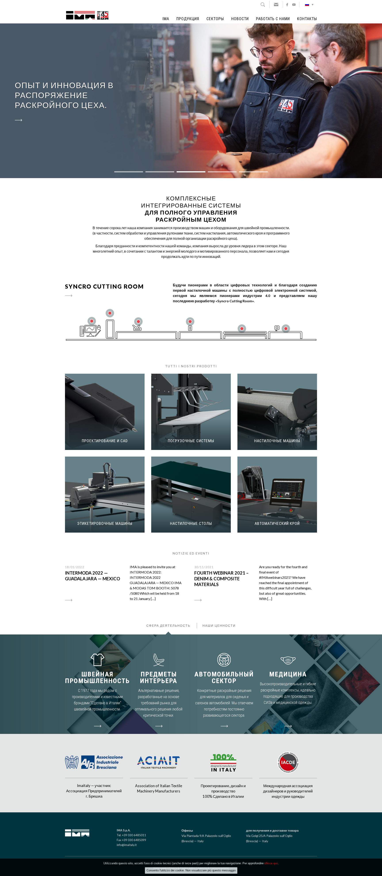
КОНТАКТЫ (307, 19)
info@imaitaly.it (127, 845)
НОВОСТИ (240, 19)
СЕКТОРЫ (215, 19)
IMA (165, 19)
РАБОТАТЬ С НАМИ (273, 19)
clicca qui (271, 863)
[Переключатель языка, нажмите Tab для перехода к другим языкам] (309, 4)
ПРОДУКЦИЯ (187, 19)
